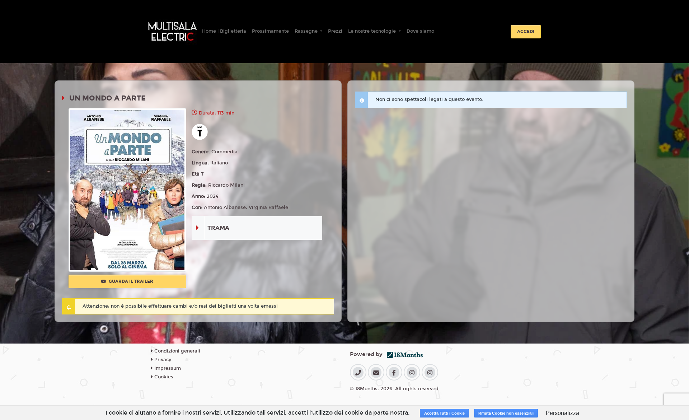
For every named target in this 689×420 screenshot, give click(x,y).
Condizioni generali (176, 351)
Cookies (163, 377)
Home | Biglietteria (224, 31)
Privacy (162, 360)
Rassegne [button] (307, 31)
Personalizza (562, 413)
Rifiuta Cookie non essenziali (506, 413)
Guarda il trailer (130, 281)
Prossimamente (270, 31)
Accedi (525, 31)
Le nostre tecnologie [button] (372, 31)
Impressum (167, 368)
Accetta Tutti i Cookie (444, 413)
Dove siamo (420, 31)
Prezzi (335, 31)
